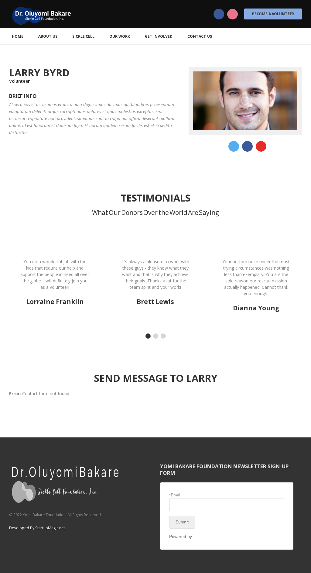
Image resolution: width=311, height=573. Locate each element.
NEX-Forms (204, 536)
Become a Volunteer (273, 13)
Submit (182, 521)
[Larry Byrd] (245, 100)
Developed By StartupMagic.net (37, 527)
